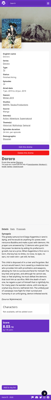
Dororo (6, 63)
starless (9, 167)
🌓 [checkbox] (44, 393)
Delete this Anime (25, 153)
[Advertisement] (25, 196)
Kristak (4, 167)
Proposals (21, 229)
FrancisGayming (32, 164)
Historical (7, 125)
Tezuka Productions (19, 104)
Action (6, 118)
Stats (12, 229)
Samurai (26, 125)
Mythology (17, 125)
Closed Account (18, 167)
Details (5, 229)
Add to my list (10, 387)
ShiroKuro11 (43, 164)
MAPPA (6, 104)
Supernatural (26, 118)
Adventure (14, 118)
